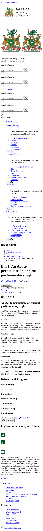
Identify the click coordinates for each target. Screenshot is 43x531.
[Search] (2, 72)
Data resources (11, 520)
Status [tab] (12, 288)
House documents (12, 510)
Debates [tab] (20, 288)
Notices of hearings (13, 523)
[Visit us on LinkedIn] (3, 444)
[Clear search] (26, 69)
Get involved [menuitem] (11, 185)
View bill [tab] (5, 288)
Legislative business (13, 252)
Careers (8, 492)
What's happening (12, 501)
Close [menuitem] (9, 152)
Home (8, 250)
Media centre (11, 518)
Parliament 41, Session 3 (15, 256)
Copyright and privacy (12, 528)
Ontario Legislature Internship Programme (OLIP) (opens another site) (22, 495)
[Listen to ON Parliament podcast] (2, 447)
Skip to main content (8, 2)
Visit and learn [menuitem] (11, 211)
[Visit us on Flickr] (2, 449)
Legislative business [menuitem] (13, 154)
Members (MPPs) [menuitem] (12, 126)
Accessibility (10, 498)
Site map (4, 478)
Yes (22, 418)
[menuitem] (21, 138)
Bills (7, 254)
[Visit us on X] (2, 439)
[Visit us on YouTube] (3, 453)
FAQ (8, 516)
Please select (6, 285)
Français (9, 89)
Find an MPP (11, 514)
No (28, 418)
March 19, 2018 (7, 389)
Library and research (13, 512)
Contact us (10, 490)
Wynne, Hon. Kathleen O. (11, 281)
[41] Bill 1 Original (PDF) (11, 292)
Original (4, 290)
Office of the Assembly (14, 488)
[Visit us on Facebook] (3, 437)
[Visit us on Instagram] (2, 432)
